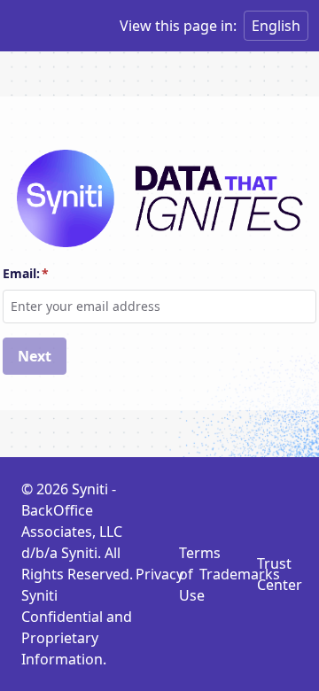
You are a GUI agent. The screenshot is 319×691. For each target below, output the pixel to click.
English (276, 25)
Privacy (159, 574)
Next (34, 356)
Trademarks (239, 574)
